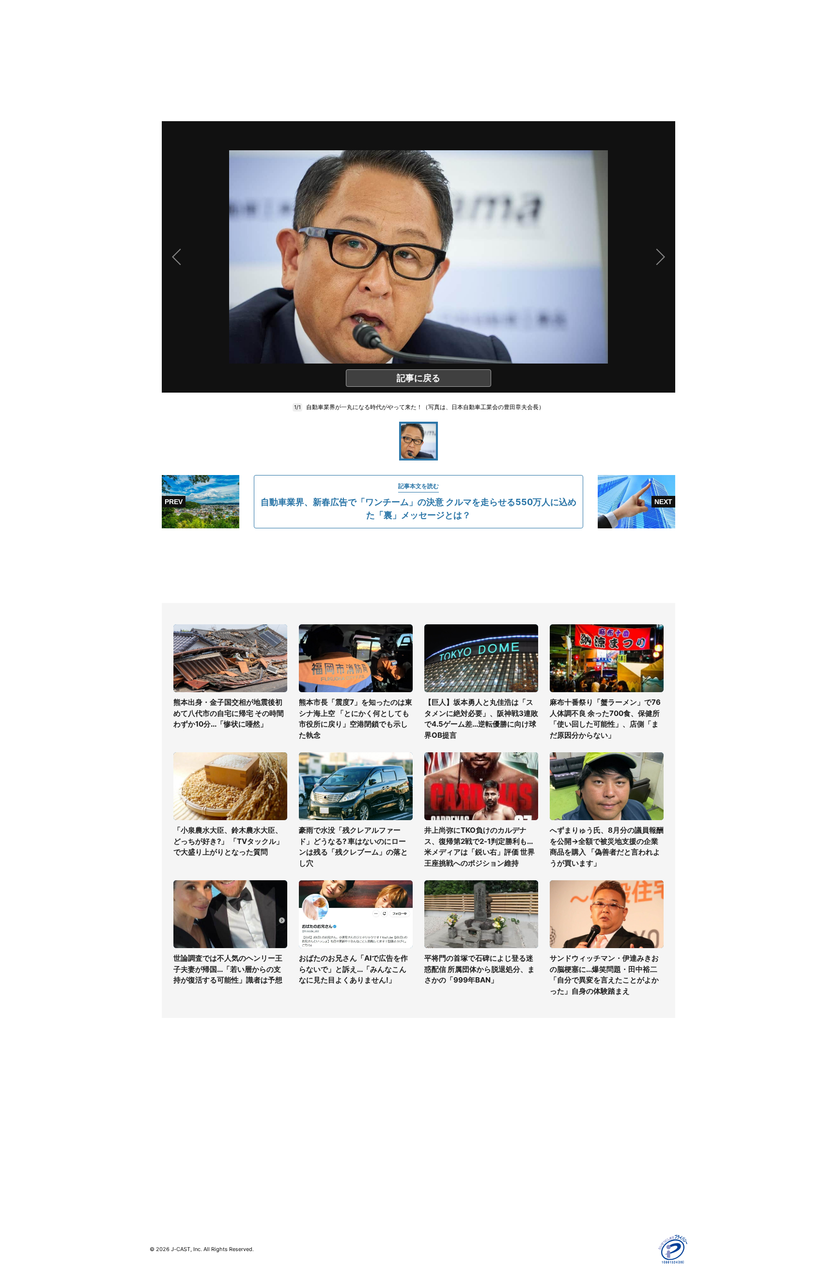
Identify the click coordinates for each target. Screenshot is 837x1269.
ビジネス (163, 1163)
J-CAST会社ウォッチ (317, 1121)
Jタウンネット (306, 1169)
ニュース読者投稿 (445, 1135)
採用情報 (432, 1107)
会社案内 (432, 1093)
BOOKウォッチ (307, 1141)
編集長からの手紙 (445, 1149)
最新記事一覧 (170, 1093)
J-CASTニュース (310, 1093)
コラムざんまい (173, 1107)
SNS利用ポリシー (580, 1121)
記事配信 (566, 1177)
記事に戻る (418, 378)
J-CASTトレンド (310, 1107)
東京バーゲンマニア (314, 1155)
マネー (160, 1135)
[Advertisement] (418, 565)
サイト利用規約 (577, 1107)
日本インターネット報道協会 (597, 1205)
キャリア (163, 1149)
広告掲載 (566, 1163)
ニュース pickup (175, 1121)
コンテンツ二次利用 (583, 1191)
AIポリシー (570, 1135)
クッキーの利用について (590, 1149)
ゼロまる (297, 1183)
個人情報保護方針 (580, 1093)
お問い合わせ (438, 1121)
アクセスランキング (180, 1177)
